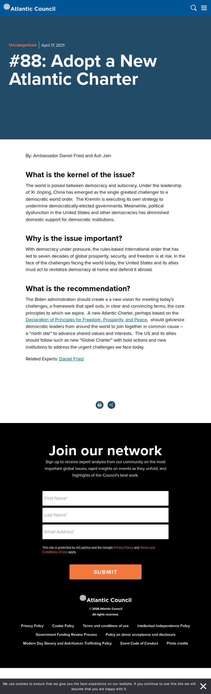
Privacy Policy (123, 547)
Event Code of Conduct (139, 643)
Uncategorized (22, 45)
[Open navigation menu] (204, 8)
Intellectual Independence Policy (163, 625)
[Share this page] (111, 405)
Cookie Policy (63, 625)
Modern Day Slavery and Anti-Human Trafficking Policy (67, 643)
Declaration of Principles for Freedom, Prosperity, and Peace (86, 319)
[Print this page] (99, 405)
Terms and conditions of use (106, 625)
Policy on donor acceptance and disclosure (140, 634)
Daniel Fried (71, 359)
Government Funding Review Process (66, 634)
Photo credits (177, 643)
